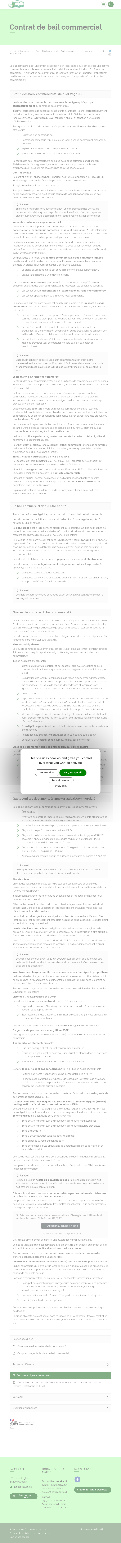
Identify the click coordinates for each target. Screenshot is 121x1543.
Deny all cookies (60, 780)
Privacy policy (60, 786)
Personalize (47, 772)
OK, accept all (73, 772)
